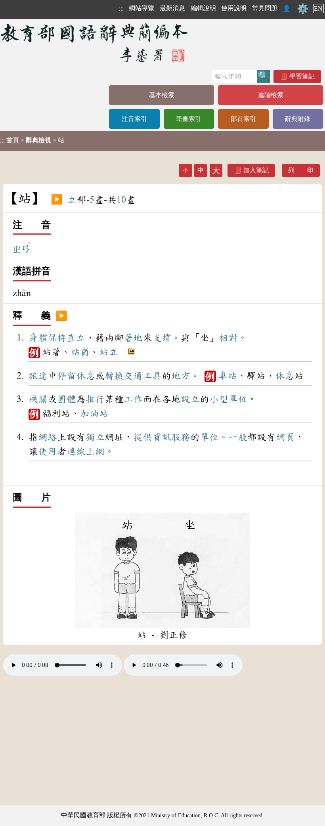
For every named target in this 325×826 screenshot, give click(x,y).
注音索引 (134, 118)
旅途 (38, 375)
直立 (76, 337)
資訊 (161, 437)
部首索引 (243, 118)
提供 (142, 437)
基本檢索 (161, 95)
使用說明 (234, 8)
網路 (47, 437)
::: (121, 8)
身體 (38, 337)
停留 (66, 375)
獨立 (95, 437)
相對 (228, 337)
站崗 (80, 352)
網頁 (285, 437)
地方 (180, 375)
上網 (95, 451)
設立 (190, 399)
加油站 (94, 413)
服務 (180, 437)
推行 (95, 399)
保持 (57, 337)
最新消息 (172, 8)
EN (318, 8)
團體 (66, 399)
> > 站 (32, 140)
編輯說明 (203, 8)
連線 (76, 451)
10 (121, 200)
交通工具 (143, 375)
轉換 (114, 375)
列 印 (301, 170)
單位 (237, 399)
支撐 (161, 337)
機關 (38, 399)
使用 (47, 451)
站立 (108, 352)
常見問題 (264, 8)
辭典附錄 (297, 118)
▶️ (57, 200)
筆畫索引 (188, 118)
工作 (133, 399)
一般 (237, 437)
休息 (85, 375)
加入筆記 (256, 170)
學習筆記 (302, 76)
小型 (218, 399)
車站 (227, 375)
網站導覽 (141, 8)
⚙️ (303, 9)
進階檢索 (270, 95)
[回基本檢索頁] (95, 42)
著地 (133, 337)
